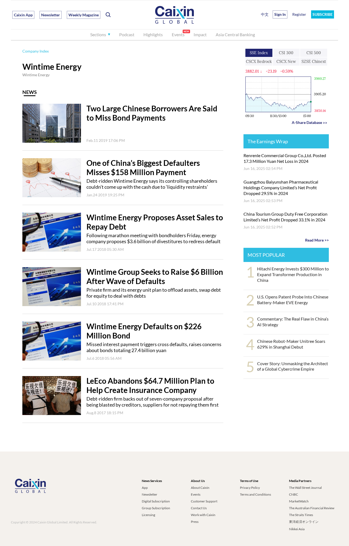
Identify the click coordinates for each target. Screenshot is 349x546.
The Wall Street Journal (305, 488)
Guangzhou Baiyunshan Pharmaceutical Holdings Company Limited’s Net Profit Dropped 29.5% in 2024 (280, 187)
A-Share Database (309, 122)
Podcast (126, 34)
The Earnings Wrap (268, 141)
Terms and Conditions (255, 494)
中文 (265, 14)
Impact (200, 34)
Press (194, 522)
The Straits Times (301, 515)
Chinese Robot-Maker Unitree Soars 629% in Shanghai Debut (291, 343)
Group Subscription (156, 508)
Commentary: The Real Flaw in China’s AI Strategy (293, 321)
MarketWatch (299, 501)
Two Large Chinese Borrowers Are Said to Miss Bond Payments (151, 113)
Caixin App (23, 15)
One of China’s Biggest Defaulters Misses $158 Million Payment (143, 167)
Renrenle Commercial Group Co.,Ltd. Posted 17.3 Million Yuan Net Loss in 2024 (284, 158)
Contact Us (199, 508)
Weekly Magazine (83, 15)
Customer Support (204, 501)
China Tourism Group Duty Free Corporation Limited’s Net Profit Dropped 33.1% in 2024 (285, 216)
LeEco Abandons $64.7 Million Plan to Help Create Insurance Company (150, 385)
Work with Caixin (203, 515)
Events (178, 34)
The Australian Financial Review (311, 508)
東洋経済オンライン (304, 522)
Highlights (153, 34)
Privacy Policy (250, 488)
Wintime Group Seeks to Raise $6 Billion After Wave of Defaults (154, 276)
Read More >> (317, 240)
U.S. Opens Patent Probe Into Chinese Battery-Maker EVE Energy (292, 299)
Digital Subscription (156, 501)
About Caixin (200, 488)
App (145, 488)
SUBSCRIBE (322, 14)
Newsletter (50, 15)
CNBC (293, 494)
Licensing (148, 515)
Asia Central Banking (235, 34)
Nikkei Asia (297, 529)
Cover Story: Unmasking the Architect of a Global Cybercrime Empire (292, 366)
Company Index (35, 51)
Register (299, 14)
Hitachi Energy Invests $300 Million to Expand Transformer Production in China (293, 274)
